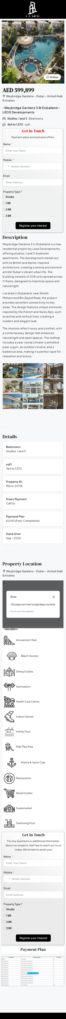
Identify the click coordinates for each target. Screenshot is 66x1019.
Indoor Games (25, 716)
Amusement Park (26, 639)
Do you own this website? (22, 611)
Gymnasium (23, 686)
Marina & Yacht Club (33, 762)
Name (6, 144)
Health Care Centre (27, 701)
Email (6, 175)
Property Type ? (12, 191)
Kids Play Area (24, 746)
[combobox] (6, 166)
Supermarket (24, 808)
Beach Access (29, 655)
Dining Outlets (24, 671)
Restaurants (23, 778)
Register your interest (33, 225)
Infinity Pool (23, 731)
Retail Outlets (24, 793)
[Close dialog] (54, 597)
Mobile (7, 159)
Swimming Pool (25, 823)
